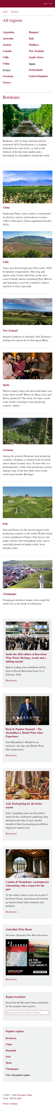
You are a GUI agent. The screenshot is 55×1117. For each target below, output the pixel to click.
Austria (7, 44)
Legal (5, 1098)
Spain (32, 64)
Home (5, 12)
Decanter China (27, 3)
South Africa (36, 57)
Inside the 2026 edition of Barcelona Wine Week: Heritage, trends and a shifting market (26, 658)
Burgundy (11, 1050)
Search (10, 4)
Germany (8, 76)
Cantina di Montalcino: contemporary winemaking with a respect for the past (27, 885)
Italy (31, 38)
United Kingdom (38, 76)
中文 (50, 3)
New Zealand (36, 51)
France (7, 70)
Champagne (9, 594)
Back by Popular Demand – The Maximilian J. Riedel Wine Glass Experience (24, 732)
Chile (6, 57)
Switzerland (35, 70)
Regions (14, 12)
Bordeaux (11, 97)
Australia (8, 38)
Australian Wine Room (19, 929)
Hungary (34, 32)
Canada (7, 51)
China (6, 63)
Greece (7, 82)
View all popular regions (18, 1075)
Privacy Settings (10, 1103)
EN (45, 3)
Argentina (8, 32)
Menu (4, 4)
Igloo (19, 1098)
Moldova (34, 44)
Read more (11, 680)
